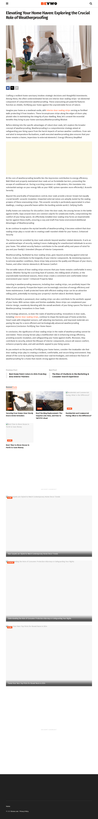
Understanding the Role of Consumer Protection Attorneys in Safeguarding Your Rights (39, 619)
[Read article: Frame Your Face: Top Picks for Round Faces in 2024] (49, 655)
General (11, 562)
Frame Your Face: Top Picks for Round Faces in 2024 (26, 683)
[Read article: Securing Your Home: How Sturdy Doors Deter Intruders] (19, 401)
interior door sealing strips (58, 110)
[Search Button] (91, 3)
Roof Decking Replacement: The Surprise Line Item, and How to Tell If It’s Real (49, 415)
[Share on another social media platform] (17, 88)
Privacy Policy (24, 811)
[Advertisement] (49, 158)
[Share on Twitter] (12, 88)
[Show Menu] (7, 3)
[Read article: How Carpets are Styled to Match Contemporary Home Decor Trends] (49, 526)
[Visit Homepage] (49, 3)
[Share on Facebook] (8, 88)
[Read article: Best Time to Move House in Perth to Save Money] (19, 433)
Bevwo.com (14, 811)
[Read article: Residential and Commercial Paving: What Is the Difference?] (79, 401)
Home (10, 408)
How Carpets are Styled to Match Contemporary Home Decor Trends (33, 554)
